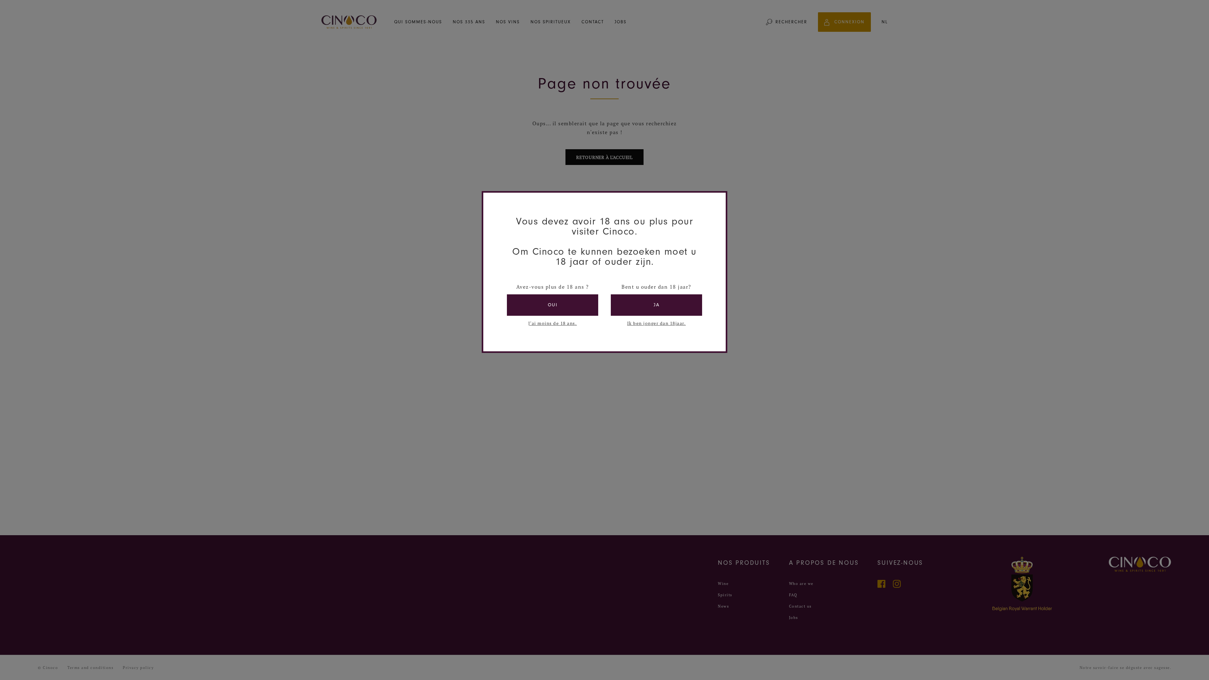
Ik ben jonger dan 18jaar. (656, 323)
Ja (657, 305)
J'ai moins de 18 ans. (552, 323)
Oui (553, 305)
